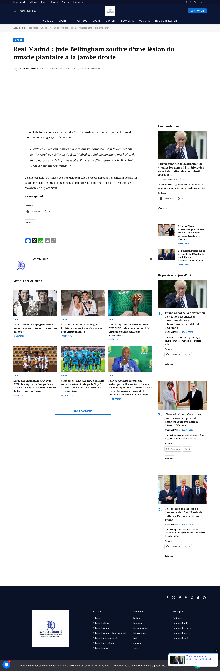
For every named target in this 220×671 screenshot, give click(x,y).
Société (54, 2)
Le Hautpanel (30, 69)
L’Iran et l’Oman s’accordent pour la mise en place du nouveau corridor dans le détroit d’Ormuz (191, 232)
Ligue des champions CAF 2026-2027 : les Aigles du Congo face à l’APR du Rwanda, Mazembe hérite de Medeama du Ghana (34, 386)
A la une (65, 2)
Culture (144, 21)
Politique (33, 2)
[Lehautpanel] (110, 11)
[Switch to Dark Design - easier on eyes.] (200, 2)
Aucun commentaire (90, 69)
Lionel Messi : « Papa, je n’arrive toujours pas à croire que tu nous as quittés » (35, 328)
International (19, 2)
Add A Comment (83, 411)
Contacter (197, 11)
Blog (24, 28)
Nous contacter (166, 21)
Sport (43, 2)
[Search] (205, 2)
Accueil (48, 21)
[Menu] (15, 11)
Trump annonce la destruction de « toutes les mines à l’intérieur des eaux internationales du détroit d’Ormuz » (181, 169)
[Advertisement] (110, 95)
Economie (78, 2)
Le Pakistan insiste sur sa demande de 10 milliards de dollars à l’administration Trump (191, 255)
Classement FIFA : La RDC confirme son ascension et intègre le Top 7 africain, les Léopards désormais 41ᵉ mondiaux (82, 386)
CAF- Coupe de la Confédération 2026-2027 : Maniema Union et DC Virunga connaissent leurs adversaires (129, 330)
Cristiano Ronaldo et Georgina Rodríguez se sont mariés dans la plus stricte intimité (81, 328)
